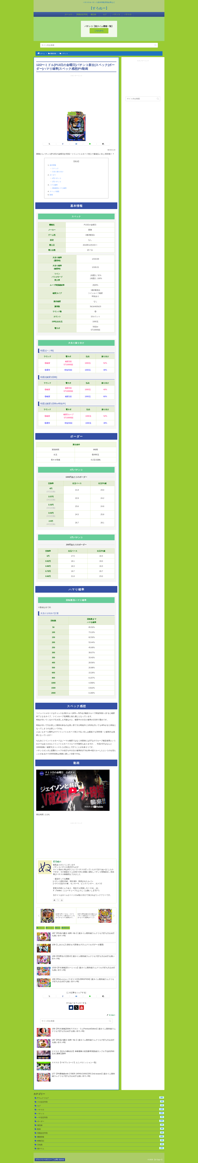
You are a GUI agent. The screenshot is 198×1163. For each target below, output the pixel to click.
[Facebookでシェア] (62, 144)
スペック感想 (54, 191)
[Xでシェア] (49, 144)
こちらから (99, 31)
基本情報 (53, 165)
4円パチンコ (56, 178)
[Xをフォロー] (58, 900)
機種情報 (66, 928)
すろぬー (57, 861)
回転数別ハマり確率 (59, 188)
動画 (51, 195)
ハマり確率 (54, 185)
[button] (156, 45)
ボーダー (53, 175)
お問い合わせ (59, 1159)
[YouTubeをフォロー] (61, 900)
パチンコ (41, 928)
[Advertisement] (76, 93)
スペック (55, 168)
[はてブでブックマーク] (76, 144)
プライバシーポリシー (44, 1159)
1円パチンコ (56, 181)
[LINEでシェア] (89, 144)
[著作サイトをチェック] (54, 900)
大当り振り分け (57, 172)
